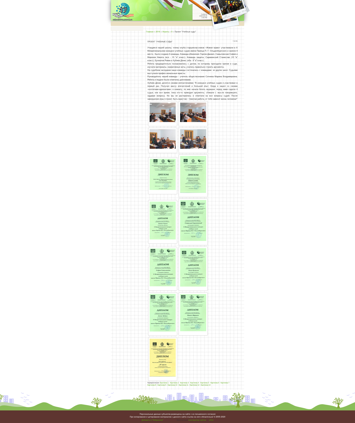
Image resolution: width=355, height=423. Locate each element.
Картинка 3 (184, 383)
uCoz (211, 419)
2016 (158, 31)
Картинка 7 (225, 383)
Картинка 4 (194, 383)
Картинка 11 (183, 385)
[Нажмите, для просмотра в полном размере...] (162, 113)
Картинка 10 (172, 385)
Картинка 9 (162, 385)
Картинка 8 (151, 385)
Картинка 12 (194, 385)
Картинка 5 (204, 383)
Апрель (165, 31)
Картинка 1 (164, 383)
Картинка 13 (206, 385)
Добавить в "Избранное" (152, 419)
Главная (150, 31)
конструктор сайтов (197, 419)
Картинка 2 (174, 383)
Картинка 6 (215, 383)
